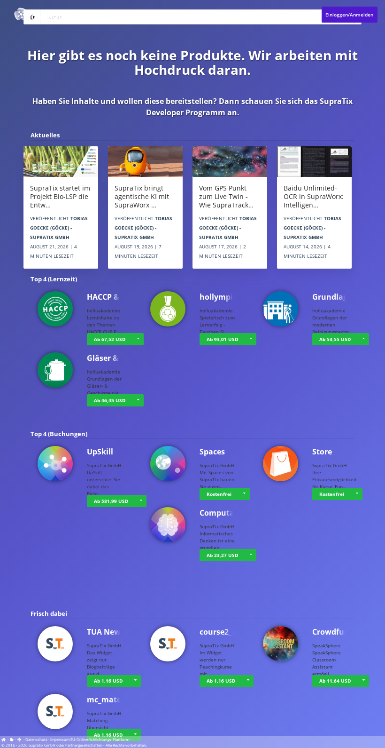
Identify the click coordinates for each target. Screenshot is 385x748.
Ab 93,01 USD (222, 339)
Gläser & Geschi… (119, 358)
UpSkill (100, 451)
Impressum (59, 739)
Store (322, 451)
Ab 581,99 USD (111, 501)
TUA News (105, 632)
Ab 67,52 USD (109, 339)
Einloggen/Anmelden (349, 14)
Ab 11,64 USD (335, 680)
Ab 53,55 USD (335, 339)
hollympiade (223, 297)
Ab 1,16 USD (108, 680)
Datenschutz (36, 739)
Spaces (212, 451)
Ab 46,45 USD (109, 400)
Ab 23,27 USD (222, 555)
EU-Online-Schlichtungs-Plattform (99, 739)
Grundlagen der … (345, 297)
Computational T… (235, 513)
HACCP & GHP (112, 297)
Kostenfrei (219, 494)
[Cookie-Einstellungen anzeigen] (11, 739)
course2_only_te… (233, 632)
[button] (363, 339)
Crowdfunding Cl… (346, 632)
